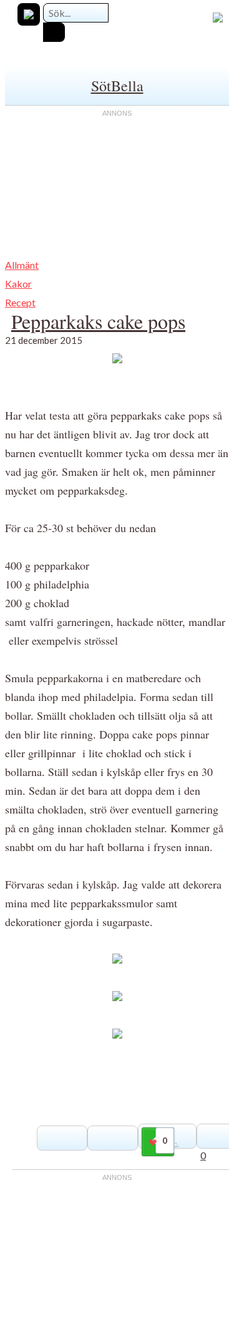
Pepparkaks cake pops (98, 321)
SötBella (117, 86)
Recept (20, 302)
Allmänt (22, 265)
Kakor (18, 284)
